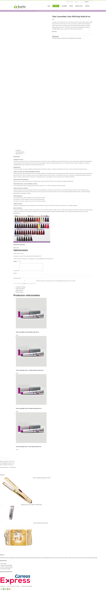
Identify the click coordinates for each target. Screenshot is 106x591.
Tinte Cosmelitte (69, 38)
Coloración (64, 38)
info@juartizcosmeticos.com (8, 463)
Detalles (24, 329)
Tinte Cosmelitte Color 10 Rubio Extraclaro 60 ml (28, 408)
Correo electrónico (17, 278)
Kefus (73, 557)
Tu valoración (16, 270)
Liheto (76, 557)
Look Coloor (79, 557)
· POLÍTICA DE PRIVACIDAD (6, 565)
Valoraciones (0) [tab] (19, 153)
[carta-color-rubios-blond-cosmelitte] (31, 80)
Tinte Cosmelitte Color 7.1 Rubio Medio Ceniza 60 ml (29, 370)
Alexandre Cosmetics (16, 557)
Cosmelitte (79, 38)
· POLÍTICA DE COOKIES (5, 568)
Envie (59, 557)
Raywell (92, 557)
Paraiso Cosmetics (86, 557)
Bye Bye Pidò (33, 557)
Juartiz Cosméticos (68, 557)
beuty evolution (27, 557)
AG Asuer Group (8, 557)
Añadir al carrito (55, 36)
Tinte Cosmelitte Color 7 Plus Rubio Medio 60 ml (28, 446)
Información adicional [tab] (20, 152)
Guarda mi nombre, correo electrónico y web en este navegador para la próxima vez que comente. (56, 280)
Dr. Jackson (55, 557)
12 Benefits (2, 557)
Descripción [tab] (18, 150)
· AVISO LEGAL (3, 563)
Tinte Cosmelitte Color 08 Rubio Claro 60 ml (27, 332)
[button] (92, 5)
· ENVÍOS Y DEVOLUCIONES (6, 567)
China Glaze (38, 557)
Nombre (15, 273)
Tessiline (95, 557)
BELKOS (22, 557)
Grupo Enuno (29, 586)
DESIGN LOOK (49, 557)
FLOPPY (62, 557)
